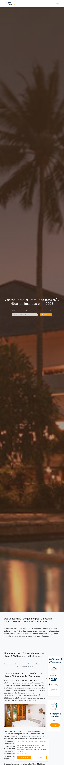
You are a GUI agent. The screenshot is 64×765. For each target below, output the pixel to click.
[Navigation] (57, 3)
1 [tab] (49, 693)
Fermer (40, 757)
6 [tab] (57, 693)
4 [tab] (54, 693)
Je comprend (24, 757)
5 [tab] (56, 693)
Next (60, 678)
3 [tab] (52, 693)
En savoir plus (21, 753)
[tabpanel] (53, 678)
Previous (46, 678)
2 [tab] (51, 693)
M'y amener (46, 315)
